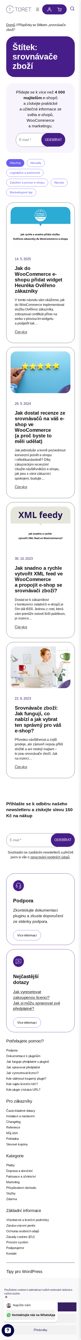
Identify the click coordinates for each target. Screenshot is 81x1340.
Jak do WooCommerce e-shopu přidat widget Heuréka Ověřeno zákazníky (38, 279)
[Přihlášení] (48, 9)
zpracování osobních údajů (50, 857)
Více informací (27, 935)
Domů (10, 25)
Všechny (15, 163)
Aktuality (35, 163)
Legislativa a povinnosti (25, 172)
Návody (59, 182)
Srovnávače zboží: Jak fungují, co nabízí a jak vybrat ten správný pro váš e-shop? (38, 719)
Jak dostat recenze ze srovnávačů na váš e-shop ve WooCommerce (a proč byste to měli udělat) (40, 427)
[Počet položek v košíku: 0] (60, 9)
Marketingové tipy (21, 192)
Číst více (21, 332)
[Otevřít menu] (37, 9)
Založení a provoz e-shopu (27, 182)
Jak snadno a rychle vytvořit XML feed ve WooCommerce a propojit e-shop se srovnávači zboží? (39, 579)
